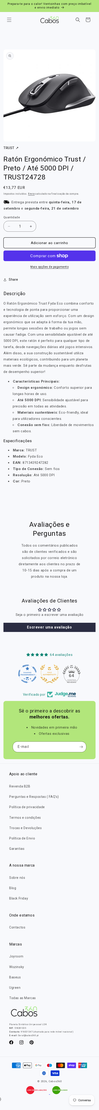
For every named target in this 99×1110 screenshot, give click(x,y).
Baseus (15, 977)
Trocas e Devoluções (25, 828)
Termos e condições (25, 817)
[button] (9, 20)
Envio (31, 194)
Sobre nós (17, 877)
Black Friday (18, 898)
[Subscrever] (81, 746)
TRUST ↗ (11, 148)
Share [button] (13, 279)
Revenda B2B (19, 786)
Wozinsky (16, 967)
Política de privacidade (27, 807)
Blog (12, 888)
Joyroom (16, 956)
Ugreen (15, 987)
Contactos (17, 927)
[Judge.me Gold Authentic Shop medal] (49, 674)
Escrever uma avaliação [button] (49, 627)
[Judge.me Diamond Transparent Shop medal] (27, 674)
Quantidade (11, 217)
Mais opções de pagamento (49, 266)
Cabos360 (55, 1081)
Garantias (16, 849)
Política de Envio (22, 838)
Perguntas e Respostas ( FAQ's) (34, 797)
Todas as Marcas (22, 998)
